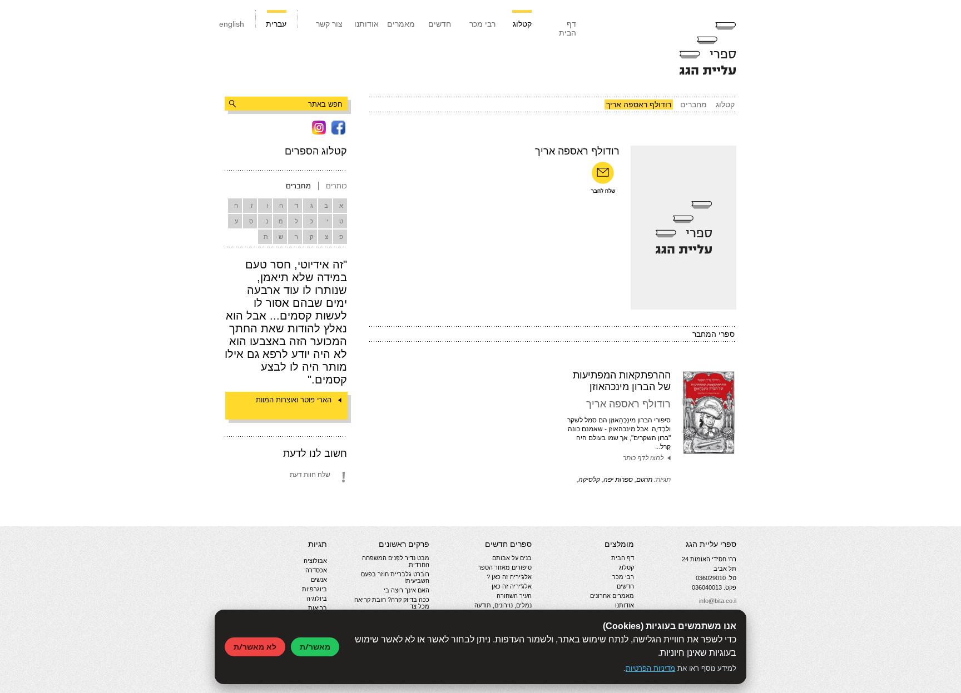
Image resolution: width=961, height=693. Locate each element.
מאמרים (401, 23)
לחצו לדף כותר (643, 458)
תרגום (644, 479)
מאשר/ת (315, 646)
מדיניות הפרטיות (650, 668)
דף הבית (567, 28)
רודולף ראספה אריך (628, 404)
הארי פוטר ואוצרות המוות (293, 400)
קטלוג (522, 23)
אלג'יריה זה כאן (512, 586)
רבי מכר (482, 23)
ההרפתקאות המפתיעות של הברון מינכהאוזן (622, 381)
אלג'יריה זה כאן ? (509, 577)
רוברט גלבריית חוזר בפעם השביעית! (395, 577)
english (231, 23)
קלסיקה (589, 479)
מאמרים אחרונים (612, 595)
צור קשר (329, 23)
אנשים (319, 579)
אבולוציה (315, 560)
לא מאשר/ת (255, 646)
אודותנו (366, 23)
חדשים (439, 23)
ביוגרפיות (314, 589)
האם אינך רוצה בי (406, 590)
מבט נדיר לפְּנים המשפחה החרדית (395, 561)
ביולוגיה (316, 598)
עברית (276, 23)
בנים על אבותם (512, 558)
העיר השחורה (514, 595)
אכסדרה (316, 570)
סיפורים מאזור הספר (505, 567)
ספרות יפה (618, 479)
